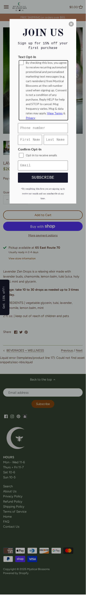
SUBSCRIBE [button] (43, 177)
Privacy (30, 118)
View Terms (55, 113)
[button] (71, 24)
